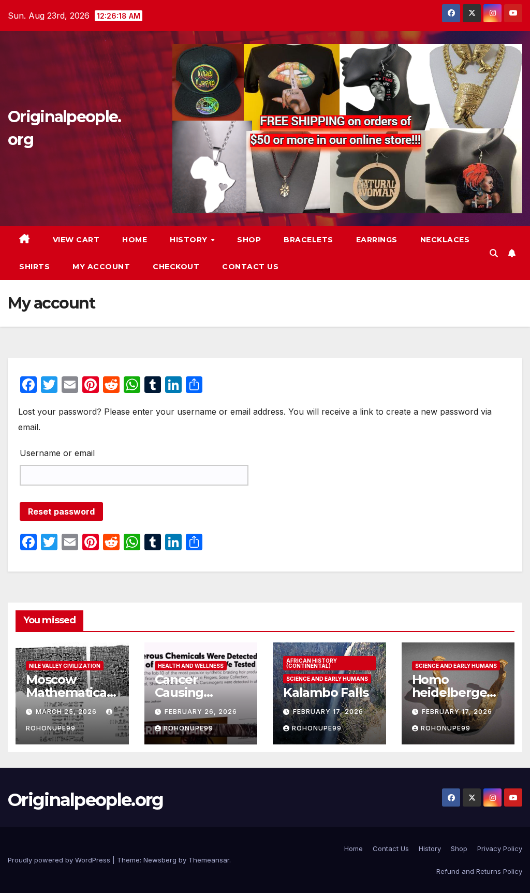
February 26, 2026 (201, 711)
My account (101, 266)
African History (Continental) (311, 663)
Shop (249, 239)
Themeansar (208, 860)
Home (134, 239)
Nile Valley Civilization (64, 666)
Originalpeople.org (85, 800)
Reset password (61, 511)
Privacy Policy (499, 848)
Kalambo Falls (325, 692)
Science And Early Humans (327, 679)
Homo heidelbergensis (458, 692)
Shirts (34, 266)
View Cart (76, 239)
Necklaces (445, 239)
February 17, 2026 (328, 711)
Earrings (377, 239)
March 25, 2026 (67, 711)
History (190, 239)
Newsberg (159, 860)
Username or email (57, 453)
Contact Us (250, 266)
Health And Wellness (191, 666)
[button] (494, 253)
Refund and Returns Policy (479, 871)
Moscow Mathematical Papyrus (68, 692)
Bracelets (308, 239)
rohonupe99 (188, 728)
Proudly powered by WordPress (60, 860)
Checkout (176, 266)
